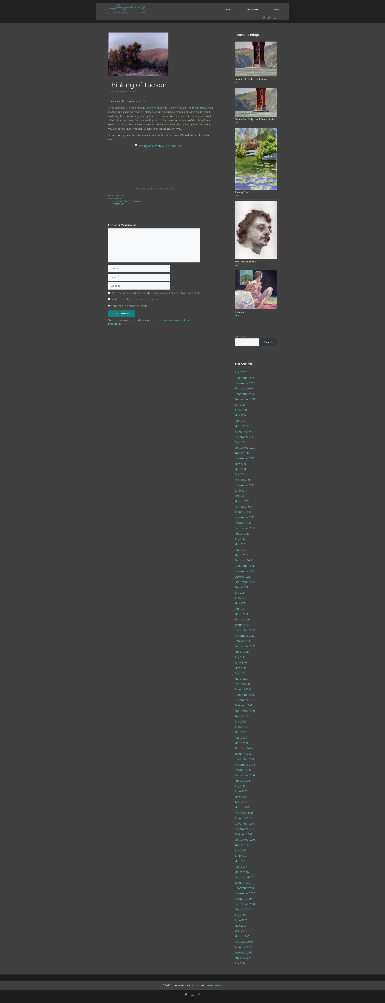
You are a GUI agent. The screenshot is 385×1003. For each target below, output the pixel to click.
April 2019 (240, 421)
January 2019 (243, 431)
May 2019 (240, 415)
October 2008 (243, 770)
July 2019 (240, 405)
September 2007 (245, 840)
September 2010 (245, 646)
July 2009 (240, 721)
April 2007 (241, 866)
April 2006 (241, 931)
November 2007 (245, 829)
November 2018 (244, 437)
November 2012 (244, 517)
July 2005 (240, 963)
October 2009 (243, 705)
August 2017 (242, 453)
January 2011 (242, 625)
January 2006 (243, 947)
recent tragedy (200, 107)
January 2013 (243, 512)
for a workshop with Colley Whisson (166, 107)
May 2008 (240, 797)
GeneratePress (214, 985)
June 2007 (241, 856)
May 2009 (240, 732)
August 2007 (242, 845)
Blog (277, 9)
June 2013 (241, 491)
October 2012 (243, 523)
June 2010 (241, 662)
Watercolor (116, 198)
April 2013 (240, 496)
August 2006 (242, 909)
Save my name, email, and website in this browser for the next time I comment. (155, 293)
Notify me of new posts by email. (129, 305)
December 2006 (245, 888)
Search (239, 336)
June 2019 (241, 410)
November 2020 (245, 383)
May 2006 (240, 925)
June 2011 (240, 598)
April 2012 (240, 550)
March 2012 (242, 555)
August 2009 (242, 716)
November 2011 (244, 571)
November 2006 (245, 893)
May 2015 (240, 464)
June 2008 (241, 791)
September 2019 (245, 399)
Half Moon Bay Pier (119, 204)
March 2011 (241, 614)
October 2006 (243, 899)
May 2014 (240, 469)
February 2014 (243, 480)
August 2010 (242, 652)
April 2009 (241, 737)
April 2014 (240, 474)
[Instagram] (269, 17)
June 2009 (241, 727)
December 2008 (245, 759)
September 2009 (245, 711)
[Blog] (275, 17)
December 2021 (245, 378)
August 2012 (242, 533)
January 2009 (243, 754)
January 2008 (243, 818)
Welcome (253, 9)
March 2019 (242, 426)
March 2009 (242, 743)
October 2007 (243, 834)
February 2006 (244, 942)
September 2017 (245, 448)
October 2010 (243, 641)
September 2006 (245, 904)
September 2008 (245, 775)
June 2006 (241, 920)
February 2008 (244, 813)
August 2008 (242, 781)
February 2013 (243, 507)
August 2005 (242, 958)
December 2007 (245, 823)
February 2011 (243, 619)
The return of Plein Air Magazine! (126, 201)
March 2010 (242, 679)
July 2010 (240, 657)
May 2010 (240, 668)
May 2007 (240, 861)
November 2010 (244, 635)
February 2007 (244, 877)
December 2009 (245, 695)
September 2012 (245, 528)
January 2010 (243, 689)
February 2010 (243, 684)
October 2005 (243, 952)
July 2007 (240, 850)
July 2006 (240, 915)
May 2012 (240, 544)
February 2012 (243, 560)
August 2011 (242, 587)
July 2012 (240, 539)
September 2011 (245, 582)
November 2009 (245, 700)
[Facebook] (264, 17)
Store (228, 9)
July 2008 (240, 786)
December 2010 (245, 630)
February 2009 (244, 748)
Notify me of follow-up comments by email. (135, 299)
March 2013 (242, 501)
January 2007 (243, 883)
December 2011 (244, 566)
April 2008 (241, 802)
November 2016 (244, 458)
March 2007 (242, 872)
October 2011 (243, 576)
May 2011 (240, 603)
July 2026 (240, 372)
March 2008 (242, 807)
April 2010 (240, 673)
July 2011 (240, 593)
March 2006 (242, 936)
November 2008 (245, 764)
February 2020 (244, 388)
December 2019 (245, 394)
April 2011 (240, 609)
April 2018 (240, 442)
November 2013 (244, 485)
